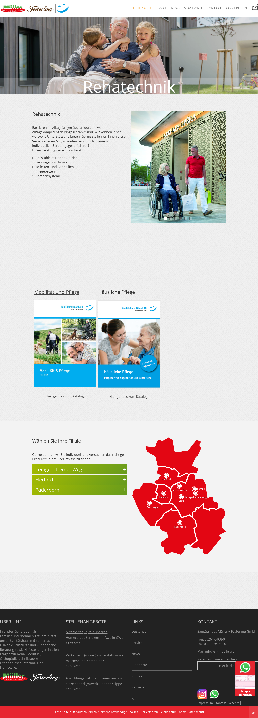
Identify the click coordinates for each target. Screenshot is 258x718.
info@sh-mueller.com (221, 651)
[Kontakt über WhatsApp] (245, 672)
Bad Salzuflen (179, 490)
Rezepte (233, 703)
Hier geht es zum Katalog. (65, 396)
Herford (166, 479)
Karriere (232, 8)
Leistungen (141, 8)
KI (245, 8)
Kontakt (214, 8)
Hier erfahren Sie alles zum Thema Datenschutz (172, 712)
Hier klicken (227, 666)
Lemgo (201, 488)
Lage (181, 500)
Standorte (193, 8)
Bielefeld (164, 497)
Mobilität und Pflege (56, 292)
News (175, 8)
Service (161, 8)
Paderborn (180, 526)
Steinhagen (153, 507)
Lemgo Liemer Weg (196, 497)
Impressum (205, 703)
